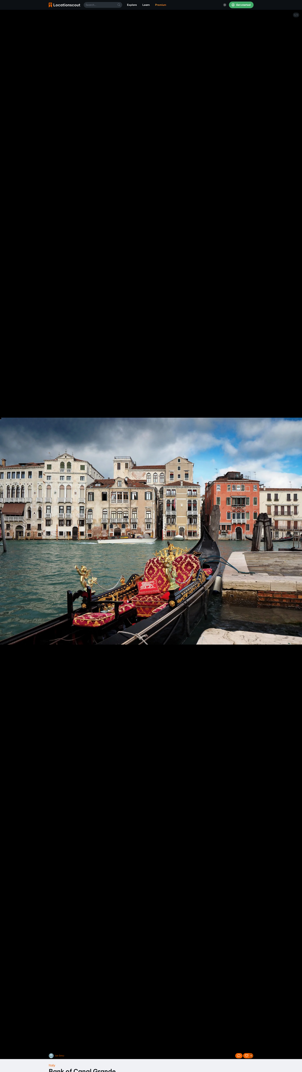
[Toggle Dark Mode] (224, 5)
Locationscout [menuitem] (64, 5)
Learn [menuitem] (146, 4)
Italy (52, 1065)
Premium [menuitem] (160, 4)
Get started (243, 4)
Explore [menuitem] (132, 4)
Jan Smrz (59, 1055)
